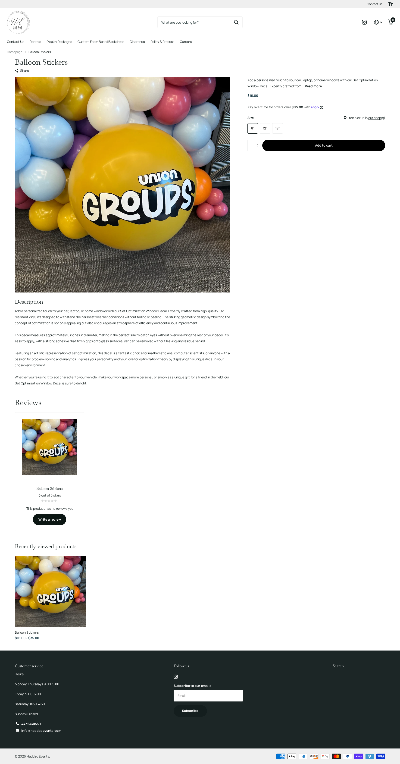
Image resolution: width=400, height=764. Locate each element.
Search (338, 665)
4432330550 (31, 724)
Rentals (35, 41)
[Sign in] (378, 22)
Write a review (49, 519)
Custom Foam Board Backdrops (101, 41)
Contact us (374, 4)
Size (316, 118)
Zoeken (236, 22)
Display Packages (59, 41)
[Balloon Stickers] (50, 591)
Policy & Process (162, 41)
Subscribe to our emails (192, 685)
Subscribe (190, 710)
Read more (313, 86)
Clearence (137, 41)
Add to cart (324, 145)
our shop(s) (376, 118)
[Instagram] (176, 677)
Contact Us (15, 41)
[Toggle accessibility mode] (390, 4)
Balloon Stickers (27, 632)
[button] (259, 141)
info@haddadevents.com (41, 730)
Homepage (14, 52)
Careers (186, 41)
